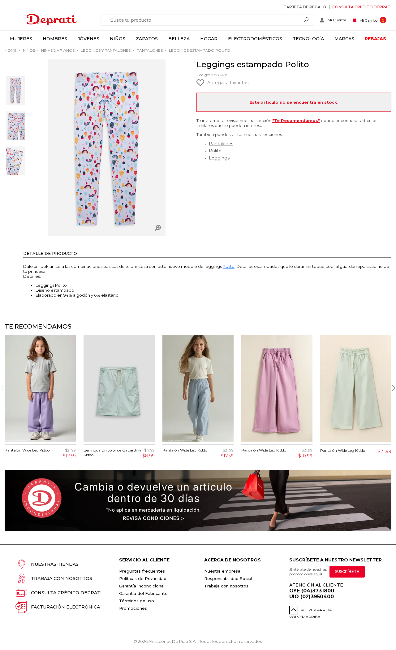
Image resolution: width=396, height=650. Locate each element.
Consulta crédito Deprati (361, 7)
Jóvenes (88, 38)
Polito (215, 151)
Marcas (344, 38)
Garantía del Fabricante (143, 593)
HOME (11, 50)
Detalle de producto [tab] (50, 253)
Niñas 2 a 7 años (57, 50)
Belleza (179, 38)
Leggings (219, 158)
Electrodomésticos (255, 38)
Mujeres (21, 38)
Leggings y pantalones (105, 50)
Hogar (208, 38)
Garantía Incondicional (142, 585)
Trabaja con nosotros (61, 578)
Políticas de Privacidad (142, 578)
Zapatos (147, 38)
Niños (117, 38)
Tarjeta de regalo (305, 7)
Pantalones (149, 50)
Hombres (55, 38)
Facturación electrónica (65, 607)
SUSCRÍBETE (347, 571)
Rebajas (375, 38)
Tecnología (308, 38)
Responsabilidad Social (228, 578)
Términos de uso (136, 600)
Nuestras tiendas (55, 564)
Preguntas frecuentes (142, 571)
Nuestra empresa (222, 571)
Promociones (133, 608)
